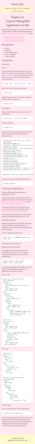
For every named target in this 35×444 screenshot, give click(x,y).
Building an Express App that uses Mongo (14, 211)
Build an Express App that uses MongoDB (16, 33)
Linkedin (13, 438)
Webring (10, 440)
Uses (18, 11)
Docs (9, 8)
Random (21, 440)
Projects (14, 8)
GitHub (19, 438)
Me (22, 11)
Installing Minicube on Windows (15, 39)
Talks (19, 8)
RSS (22, 438)
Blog (6, 8)
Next (26, 440)
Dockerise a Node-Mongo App (14, 41)
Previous (16, 440)
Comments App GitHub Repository (12, 204)
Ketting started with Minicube (14, 37)
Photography (26, 8)
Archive (14, 11)
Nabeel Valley (17, 4)
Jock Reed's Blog (9, 75)
